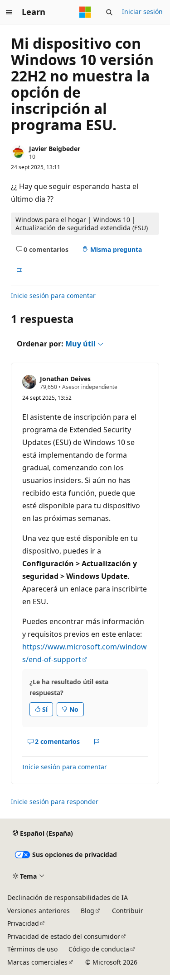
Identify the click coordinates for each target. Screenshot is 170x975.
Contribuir (127, 910)
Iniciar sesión (142, 11)
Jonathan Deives (65, 378)
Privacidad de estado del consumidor (63, 936)
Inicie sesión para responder (54, 801)
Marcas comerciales (37, 962)
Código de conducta (98, 949)
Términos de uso (32, 949)
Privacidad (23, 923)
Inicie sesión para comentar (53, 295)
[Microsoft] (85, 12)
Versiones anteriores (38, 910)
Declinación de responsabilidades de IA (67, 897)
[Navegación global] (9, 12)
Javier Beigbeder (54, 148)
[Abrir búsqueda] (109, 12)
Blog (87, 910)
